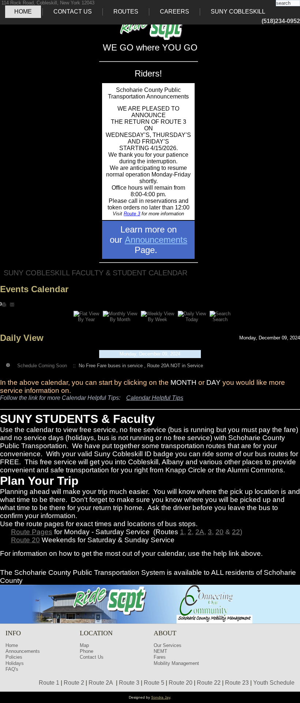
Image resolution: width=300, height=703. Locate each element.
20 (219, 532)
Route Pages (31, 532)
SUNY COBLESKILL (238, 11)
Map (84, 645)
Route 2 (74, 683)
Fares (160, 657)
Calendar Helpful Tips (154, 398)
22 (236, 532)
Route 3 (132, 213)
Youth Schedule (274, 683)
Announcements (156, 240)
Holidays (14, 663)
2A (199, 532)
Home (23, 11)
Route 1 (49, 683)
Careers (174, 11)
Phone (86, 651)
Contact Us (72, 11)
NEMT (160, 651)
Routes (125, 11)
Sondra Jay (160, 697)
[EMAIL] (12, 304)
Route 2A (101, 683)
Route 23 (237, 683)
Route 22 (209, 683)
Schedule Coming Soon (42, 365)
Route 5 (154, 683)
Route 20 (25, 540)
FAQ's (11, 669)
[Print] (4, 304)
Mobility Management (176, 663)
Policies (13, 657)
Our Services (167, 645)
